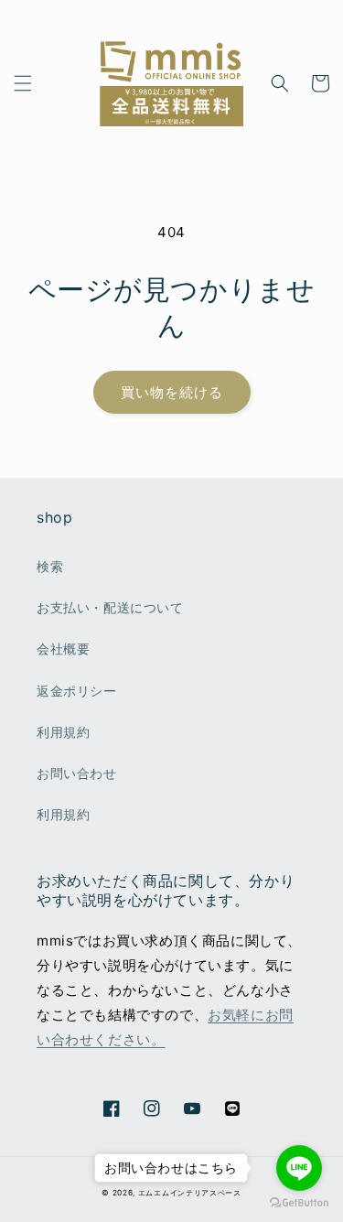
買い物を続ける (172, 392)
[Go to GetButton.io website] (299, 1203)
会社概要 (63, 648)
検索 (50, 566)
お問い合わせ (77, 773)
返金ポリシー (77, 690)
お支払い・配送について (110, 607)
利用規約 (63, 732)
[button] (23, 83)
